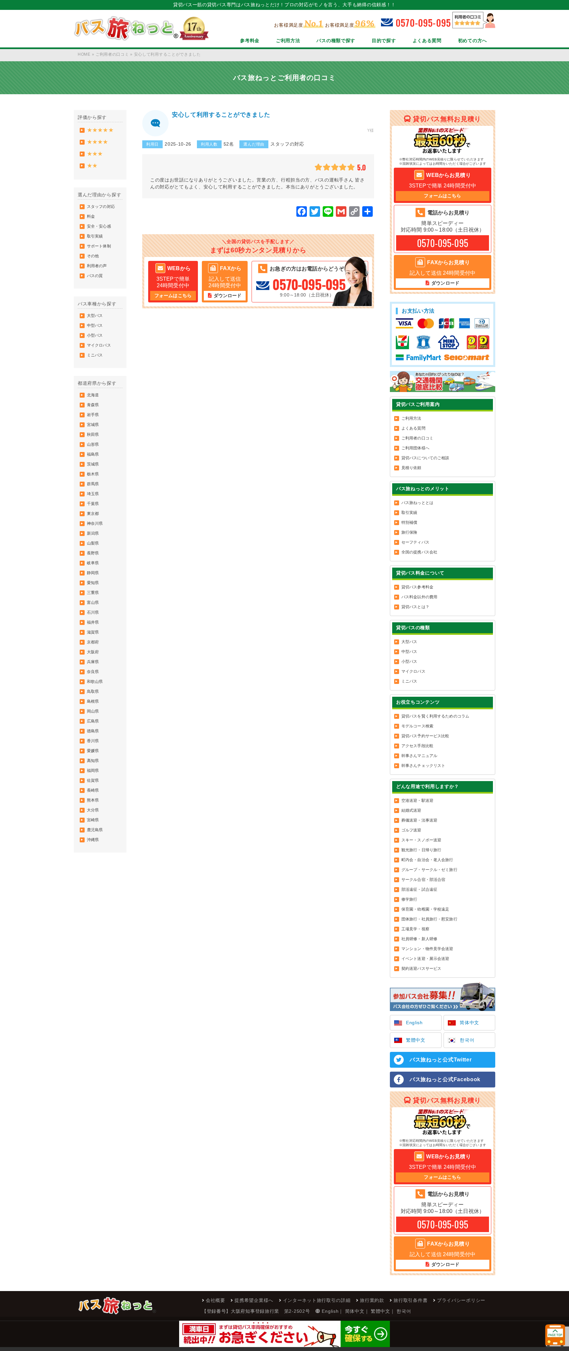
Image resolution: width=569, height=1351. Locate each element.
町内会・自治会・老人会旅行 (427, 860)
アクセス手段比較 (417, 746)
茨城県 (93, 464)
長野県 (93, 553)
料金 (91, 216)
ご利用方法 (288, 40)
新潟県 (93, 533)
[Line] (328, 212)
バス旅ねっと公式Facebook (445, 1079)
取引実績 (95, 236)
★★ (92, 165)
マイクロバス (99, 345)
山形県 (93, 444)
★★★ (95, 153)
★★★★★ (100, 130)
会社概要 (215, 1300)
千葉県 (93, 503)
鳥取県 (93, 691)
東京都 (93, 513)
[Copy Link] (354, 212)
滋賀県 (93, 632)
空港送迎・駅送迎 (417, 800)
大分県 (93, 810)
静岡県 (93, 573)
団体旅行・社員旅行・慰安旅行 (429, 919)
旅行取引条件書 (410, 1300)
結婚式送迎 (411, 810)
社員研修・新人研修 (419, 939)
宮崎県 (93, 820)
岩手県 (93, 414)
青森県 (93, 405)
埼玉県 (93, 494)
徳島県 (93, 731)
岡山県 (93, 711)
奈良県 (93, 671)
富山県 (93, 602)
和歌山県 (95, 681)
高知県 (93, 760)
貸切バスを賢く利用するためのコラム (435, 716)
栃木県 (93, 474)
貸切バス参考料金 (417, 587)
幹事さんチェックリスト (423, 765)
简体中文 (469, 1022)
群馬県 (93, 484)
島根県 (93, 701)
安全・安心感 (99, 226)
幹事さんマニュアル (419, 755)
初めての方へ (472, 40)
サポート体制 (99, 246)
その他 (93, 256)
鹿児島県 (95, 830)
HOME (84, 54)
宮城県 (93, 424)
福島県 (93, 454)
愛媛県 (93, 750)
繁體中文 (415, 1040)
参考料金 (249, 40)
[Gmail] (341, 212)
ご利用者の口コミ (112, 54)
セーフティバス (415, 542)
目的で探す (384, 40)
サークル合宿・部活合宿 (423, 879)
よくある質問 (427, 40)
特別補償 (409, 522)
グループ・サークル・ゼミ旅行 (429, 869)
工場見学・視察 (415, 929)
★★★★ (97, 142)
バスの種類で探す (335, 40)
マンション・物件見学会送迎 (427, 948)
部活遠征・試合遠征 (419, 889)
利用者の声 (97, 266)
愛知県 (93, 582)
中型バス (95, 325)
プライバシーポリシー (461, 1300)
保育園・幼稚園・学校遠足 (425, 909)
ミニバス (95, 355)
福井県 (93, 622)
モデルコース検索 (417, 726)
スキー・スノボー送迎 (421, 840)
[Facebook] (301, 212)
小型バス (95, 335)
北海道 (93, 395)
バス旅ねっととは (417, 502)
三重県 (93, 592)
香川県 (93, 741)
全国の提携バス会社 (419, 552)
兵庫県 (93, 662)
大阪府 (93, 652)
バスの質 (95, 275)
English (414, 1022)
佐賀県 (93, 780)
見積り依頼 (411, 467)
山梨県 (93, 543)
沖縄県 (93, 839)
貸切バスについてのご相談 (425, 458)
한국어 (467, 1040)
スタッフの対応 (101, 206)
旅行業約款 (372, 1300)
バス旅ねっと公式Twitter (441, 1059)
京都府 (93, 642)
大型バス (95, 315)
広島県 (93, 721)
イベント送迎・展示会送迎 (425, 958)
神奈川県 (95, 523)
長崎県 (93, 790)
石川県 (93, 612)
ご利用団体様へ (415, 448)
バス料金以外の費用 (419, 597)
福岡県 (93, 770)
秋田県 (93, 434)
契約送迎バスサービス (421, 968)
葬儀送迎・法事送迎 (419, 820)
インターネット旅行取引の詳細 (317, 1300)
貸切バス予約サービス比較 (425, 736)
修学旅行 (409, 899)
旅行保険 (409, 532)
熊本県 (93, 800)
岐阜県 (93, 563)
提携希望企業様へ (253, 1300)
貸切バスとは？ (415, 607)
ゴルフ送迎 (411, 830)
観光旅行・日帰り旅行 (421, 850)
